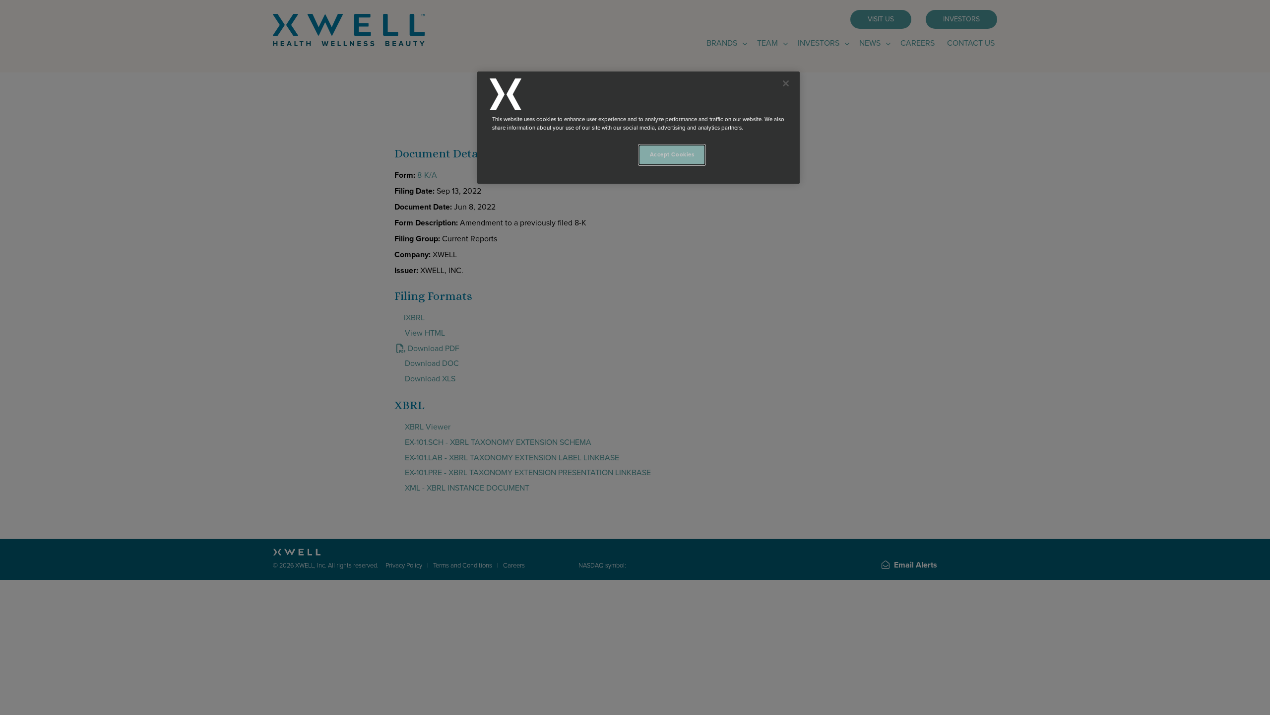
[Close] (786, 83)
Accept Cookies (672, 154)
